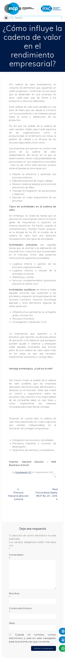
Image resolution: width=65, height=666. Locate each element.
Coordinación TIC (23, 472)
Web (12, 623)
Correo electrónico (20, 610)
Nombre (14, 595)
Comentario (16, 556)
